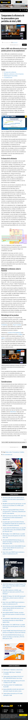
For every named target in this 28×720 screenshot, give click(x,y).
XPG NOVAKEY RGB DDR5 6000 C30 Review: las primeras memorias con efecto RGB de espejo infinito (14, 620)
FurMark (20, 334)
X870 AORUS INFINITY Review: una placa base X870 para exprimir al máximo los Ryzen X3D (14, 614)
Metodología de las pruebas (10, 75)
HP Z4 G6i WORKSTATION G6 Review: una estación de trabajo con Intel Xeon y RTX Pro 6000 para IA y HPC (13, 541)
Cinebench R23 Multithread (14, 332)
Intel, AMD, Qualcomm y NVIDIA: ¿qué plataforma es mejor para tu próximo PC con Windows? (13, 591)
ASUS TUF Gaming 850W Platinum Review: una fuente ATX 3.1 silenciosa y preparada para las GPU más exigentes (14, 511)
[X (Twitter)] (22, 10)
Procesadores (15, 452)
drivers (5, 712)
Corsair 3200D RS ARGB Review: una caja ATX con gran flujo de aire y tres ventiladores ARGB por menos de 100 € (14, 529)
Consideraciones (8, 77)
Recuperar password (21, 3)
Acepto (23, 715)
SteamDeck (13, 411)
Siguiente (24, 44)
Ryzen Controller (17, 325)
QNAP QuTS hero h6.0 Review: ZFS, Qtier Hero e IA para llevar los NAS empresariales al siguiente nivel (14, 517)
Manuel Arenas (15, 42)
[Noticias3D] (5, 2)
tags (12, 712)
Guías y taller (9, 452)
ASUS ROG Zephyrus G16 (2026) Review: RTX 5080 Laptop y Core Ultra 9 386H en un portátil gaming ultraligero (14, 585)
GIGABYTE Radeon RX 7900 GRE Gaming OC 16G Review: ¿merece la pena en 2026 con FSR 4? (14, 598)
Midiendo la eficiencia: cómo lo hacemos (14, 74)
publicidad (21, 712)
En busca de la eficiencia (10, 72)
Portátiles (22, 452)
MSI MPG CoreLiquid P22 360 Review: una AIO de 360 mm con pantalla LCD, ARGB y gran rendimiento (14, 505)
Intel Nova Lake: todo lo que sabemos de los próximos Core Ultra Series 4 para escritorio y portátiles (14, 499)
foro (12, 710)
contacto (21, 710)
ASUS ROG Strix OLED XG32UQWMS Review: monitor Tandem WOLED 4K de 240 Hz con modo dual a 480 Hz (14, 547)
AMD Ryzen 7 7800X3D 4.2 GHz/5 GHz (12, 670)
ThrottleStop (4, 325)
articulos (6, 710)
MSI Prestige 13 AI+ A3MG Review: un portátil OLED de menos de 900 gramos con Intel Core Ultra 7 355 (14, 535)
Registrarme (16, 3)
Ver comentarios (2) (7, 454)
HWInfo (3, 338)
